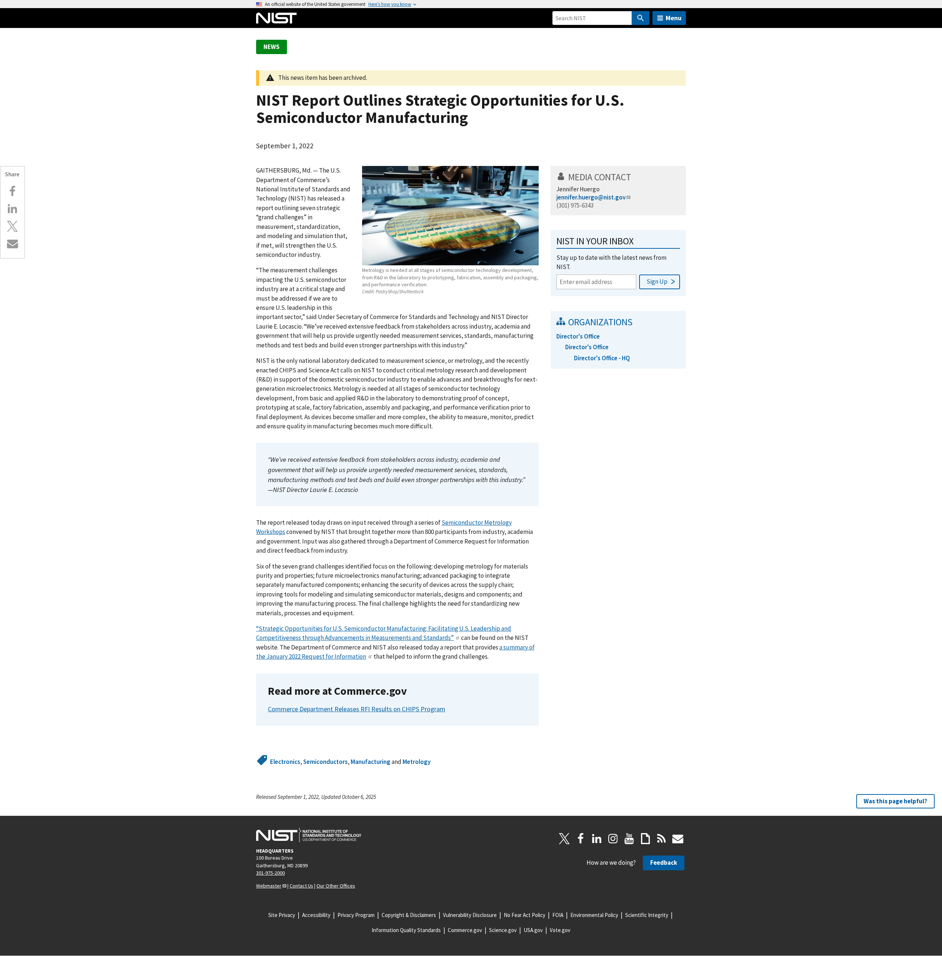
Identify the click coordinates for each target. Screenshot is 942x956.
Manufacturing (370, 762)
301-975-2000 (270, 873)
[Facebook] (12, 191)
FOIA (557, 914)
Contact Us (301, 885)
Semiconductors (325, 762)
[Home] (276, 18)
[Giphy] (645, 839)
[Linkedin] (12, 208)
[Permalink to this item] (412, 691)
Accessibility (316, 914)
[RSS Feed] (662, 839)
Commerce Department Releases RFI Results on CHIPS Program (356, 709)
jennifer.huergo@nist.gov (591, 197)
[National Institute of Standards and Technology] (308, 835)
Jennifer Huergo (578, 189)
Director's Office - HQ (602, 358)
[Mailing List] (678, 839)
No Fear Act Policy (524, 914)
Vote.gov (560, 930)
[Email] (12, 243)
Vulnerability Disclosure (470, 914)
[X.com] (12, 226)
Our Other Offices (335, 885)
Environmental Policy (594, 914)
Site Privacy (281, 914)
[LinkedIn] (597, 839)
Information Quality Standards (406, 930)
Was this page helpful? (895, 801)
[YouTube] (629, 839)
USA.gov (533, 930)
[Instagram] (613, 839)
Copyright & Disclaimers (409, 914)
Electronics (285, 762)
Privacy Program (356, 914)
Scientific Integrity (646, 914)
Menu (673, 18)
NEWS (271, 47)
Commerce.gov (465, 930)
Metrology (417, 762)
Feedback (663, 862)
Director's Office (578, 336)
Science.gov (503, 930)
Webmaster (268, 885)
